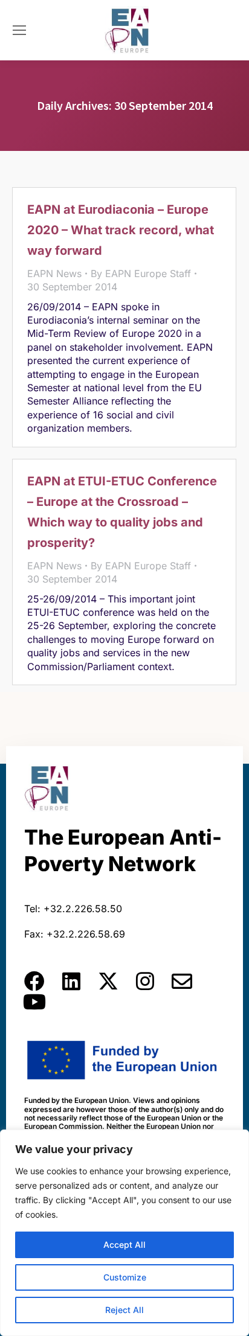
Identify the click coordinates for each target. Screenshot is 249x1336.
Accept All (124, 1244)
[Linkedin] (71, 981)
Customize (124, 1277)
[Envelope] (182, 981)
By (141, 273)
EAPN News (54, 273)
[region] (124, 1233)
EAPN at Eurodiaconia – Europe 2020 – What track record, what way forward (120, 230)
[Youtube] (34, 1001)
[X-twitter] (108, 981)
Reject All (124, 1310)
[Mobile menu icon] (19, 30)
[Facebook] (34, 981)
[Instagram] (145, 981)
